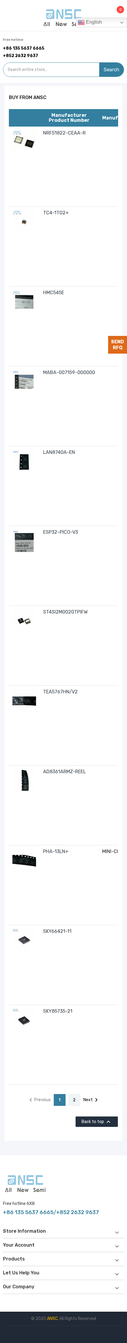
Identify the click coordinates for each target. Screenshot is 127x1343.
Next (91, 1099)
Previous (39, 1099)
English (93, 22)
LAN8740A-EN (59, 452)
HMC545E (53, 292)
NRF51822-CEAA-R (64, 133)
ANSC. (53, 1318)
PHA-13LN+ (56, 851)
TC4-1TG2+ (56, 213)
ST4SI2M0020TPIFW (65, 612)
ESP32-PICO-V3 (60, 532)
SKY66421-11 (57, 931)
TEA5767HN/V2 (60, 692)
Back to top (97, 1121)
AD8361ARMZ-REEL (64, 771)
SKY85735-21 (57, 1011)
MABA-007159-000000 (69, 372)
